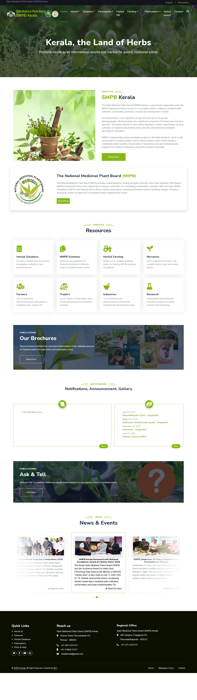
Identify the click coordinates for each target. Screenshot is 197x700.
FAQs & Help (20, 647)
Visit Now (31, 492)
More (103, 446)
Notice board (167, 13)
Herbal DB (120, 13)
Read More (113, 157)
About (74, 11)
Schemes (88, 11)
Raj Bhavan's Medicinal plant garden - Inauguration (145, 421)
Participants (104, 11)
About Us (18, 631)
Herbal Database (22, 639)
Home (64, 11)
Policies (181, 668)
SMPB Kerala (20, 668)
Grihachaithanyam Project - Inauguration (140, 414)
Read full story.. (57, 588)
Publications (152, 11)
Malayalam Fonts (166, 668)
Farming (131, 11)
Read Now (31, 359)
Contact (178, 11)
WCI (55, 668)
